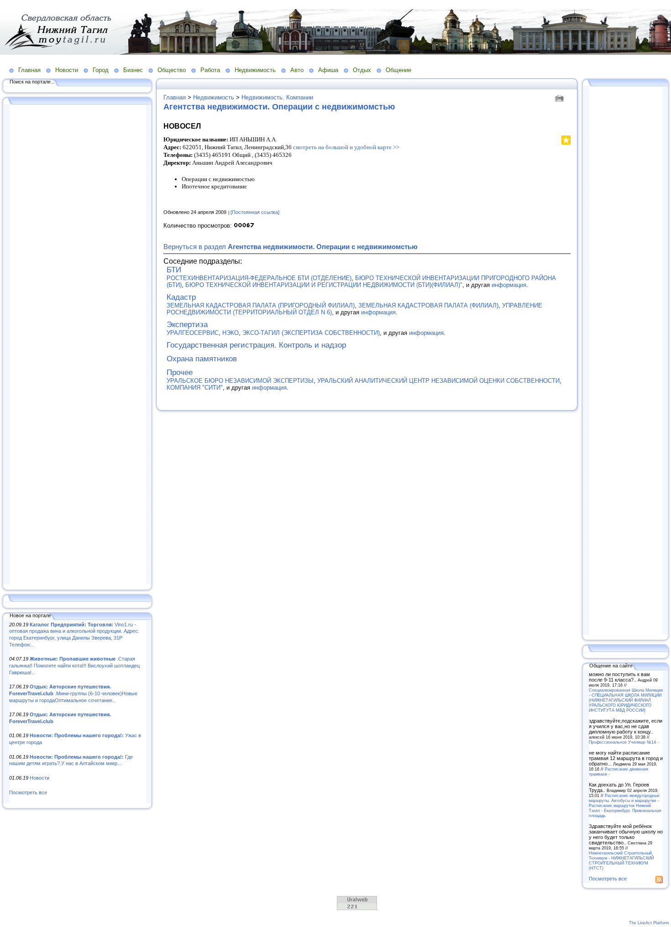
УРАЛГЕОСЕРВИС (193, 332)
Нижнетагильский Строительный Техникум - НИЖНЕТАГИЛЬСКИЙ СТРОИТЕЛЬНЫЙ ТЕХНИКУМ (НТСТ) (621, 860)
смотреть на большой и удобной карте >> (346, 147)
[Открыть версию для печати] (560, 97)
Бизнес (133, 70)
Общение (398, 70)
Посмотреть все (28, 792)
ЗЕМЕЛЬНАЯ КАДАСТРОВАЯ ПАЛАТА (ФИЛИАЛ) (428, 305)
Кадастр (181, 297)
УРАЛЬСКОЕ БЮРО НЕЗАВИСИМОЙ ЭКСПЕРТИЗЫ (240, 380)
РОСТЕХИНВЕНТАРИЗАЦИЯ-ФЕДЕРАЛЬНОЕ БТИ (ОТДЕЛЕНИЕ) (259, 278)
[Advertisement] (77, 345)
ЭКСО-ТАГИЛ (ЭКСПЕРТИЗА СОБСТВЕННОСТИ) (311, 332)
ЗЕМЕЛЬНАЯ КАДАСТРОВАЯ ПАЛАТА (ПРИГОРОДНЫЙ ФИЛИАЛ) (261, 305)
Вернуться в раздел (290, 246)
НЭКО (230, 332)
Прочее (180, 372)
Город (101, 70)
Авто (297, 70)
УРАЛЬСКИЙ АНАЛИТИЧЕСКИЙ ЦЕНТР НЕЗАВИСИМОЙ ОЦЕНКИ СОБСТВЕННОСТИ (438, 380)
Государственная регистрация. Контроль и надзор (256, 345)
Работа (210, 70)
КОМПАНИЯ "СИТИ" (195, 387)
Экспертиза (187, 324)
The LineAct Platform (649, 923)
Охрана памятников (202, 358)
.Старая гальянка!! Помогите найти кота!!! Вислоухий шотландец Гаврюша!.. (74, 665)
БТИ (174, 270)
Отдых (362, 70)
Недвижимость (255, 70)
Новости (66, 70)
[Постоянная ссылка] (255, 212)
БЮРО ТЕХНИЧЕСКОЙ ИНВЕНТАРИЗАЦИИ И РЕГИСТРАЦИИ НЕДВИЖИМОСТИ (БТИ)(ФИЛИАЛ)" (323, 284)
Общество (171, 70)
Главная (29, 70)
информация (509, 284)
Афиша (328, 70)
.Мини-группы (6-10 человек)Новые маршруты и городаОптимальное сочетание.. (73, 693)
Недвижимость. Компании (277, 97)
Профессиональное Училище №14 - (624, 742)
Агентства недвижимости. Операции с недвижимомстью (279, 106)
